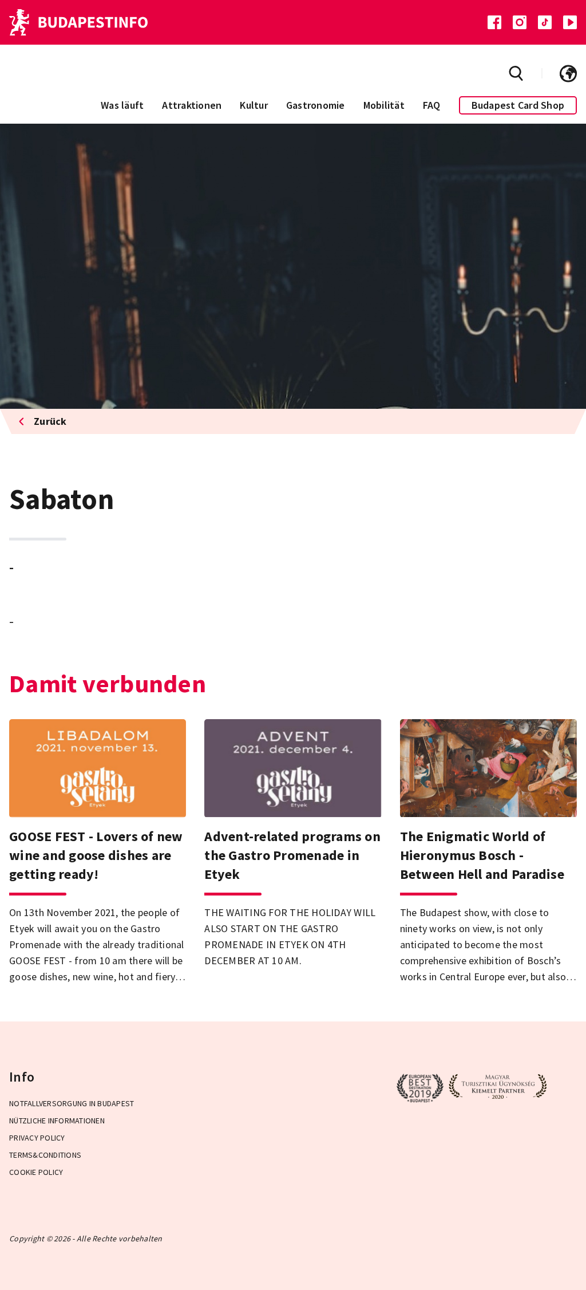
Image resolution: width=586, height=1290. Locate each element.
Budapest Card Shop (518, 105)
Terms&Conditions (45, 1155)
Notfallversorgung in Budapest (71, 1103)
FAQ (432, 105)
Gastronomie (315, 105)
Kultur (254, 105)
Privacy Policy (37, 1138)
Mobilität (384, 105)
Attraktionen (191, 105)
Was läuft (122, 105)
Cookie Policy (36, 1172)
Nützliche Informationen (57, 1120)
